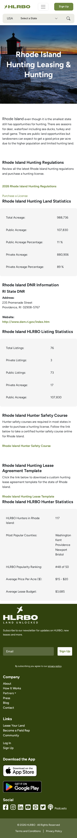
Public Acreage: (16, 230)
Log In (7, 743)
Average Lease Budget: (21, 591)
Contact (8, 707)
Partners (8, 693)
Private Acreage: (17, 254)
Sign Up (64, 6)
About (7, 683)
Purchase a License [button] (15, 196)
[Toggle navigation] (43, 7)
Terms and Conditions (28, 831)
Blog (6, 703)
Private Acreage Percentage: (25, 267)
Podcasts (61, 808)
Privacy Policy (54, 831)
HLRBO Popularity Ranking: (24, 567)
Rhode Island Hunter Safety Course (26, 446)
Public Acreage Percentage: (24, 242)
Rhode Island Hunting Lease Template (28, 496)
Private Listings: (16, 360)
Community (11, 735)
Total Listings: (15, 348)
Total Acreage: (15, 217)
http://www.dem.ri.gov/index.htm (26, 322)
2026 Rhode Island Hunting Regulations (29, 186)
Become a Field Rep (16, 730)
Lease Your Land (14, 725)
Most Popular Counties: (21, 535)
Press (6, 698)
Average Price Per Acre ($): (24, 579)
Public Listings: (16, 372)
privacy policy (54, 666)
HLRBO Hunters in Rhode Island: (23, 520)
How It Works (12, 688)
